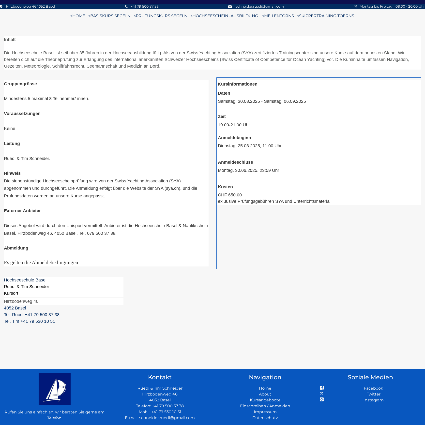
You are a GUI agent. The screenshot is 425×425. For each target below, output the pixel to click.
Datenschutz (265, 417)
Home (265, 388)
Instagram (374, 400)
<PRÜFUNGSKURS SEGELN (160, 16)
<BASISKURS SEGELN (109, 16)
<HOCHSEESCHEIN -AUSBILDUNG (224, 16)
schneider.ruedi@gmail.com (260, 6)
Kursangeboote (265, 400)
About (265, 394)
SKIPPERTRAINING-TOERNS (327, 16)
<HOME (77, 16)
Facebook (373, 388)
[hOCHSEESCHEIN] (189, 16)
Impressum (265, 412)
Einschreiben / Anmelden (265, 406)
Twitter (373, 394)
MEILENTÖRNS (279, 16)
